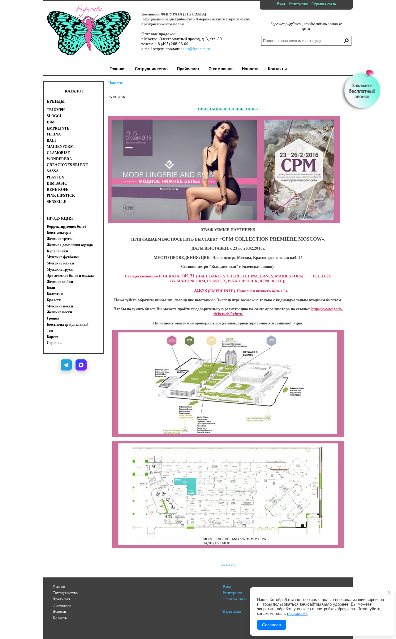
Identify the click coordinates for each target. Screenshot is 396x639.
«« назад (228, 565)
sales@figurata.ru (195, 48)
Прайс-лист (61, 599)
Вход (281, 4)
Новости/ (115, 83)
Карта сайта (232, 611)
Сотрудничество (65, 593)
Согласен (271, 624)
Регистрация (298, 4)
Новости (59, 611)
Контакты (60, 617)
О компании (62, 605)
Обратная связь (324, 4)
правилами (297, 613)
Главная (59, 587)
